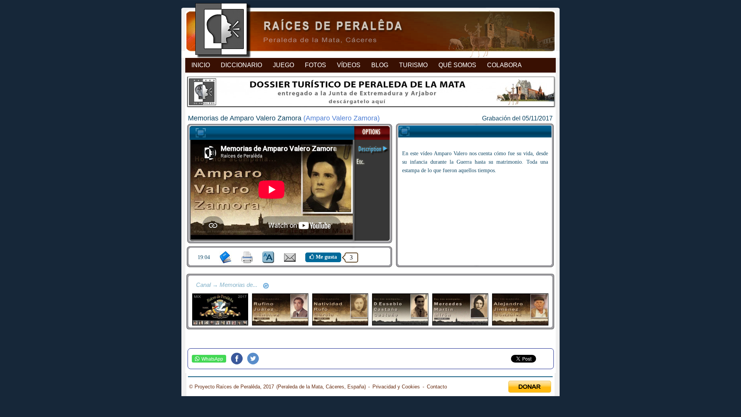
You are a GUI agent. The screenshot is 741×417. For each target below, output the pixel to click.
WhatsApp (212, 359)
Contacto (437, 387)
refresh (266, 286)
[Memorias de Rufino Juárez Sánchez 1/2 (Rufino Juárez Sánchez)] (280, 309)
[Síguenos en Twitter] (255, 359)
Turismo (413, 65)
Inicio (200, 65)
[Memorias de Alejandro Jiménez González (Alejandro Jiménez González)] (520, 309)
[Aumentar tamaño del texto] (268, 257)
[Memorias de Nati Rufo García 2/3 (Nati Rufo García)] (340, 309)
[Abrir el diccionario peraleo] (225, 257)
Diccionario (241, 65)
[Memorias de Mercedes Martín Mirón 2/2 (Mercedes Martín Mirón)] (460, 309)
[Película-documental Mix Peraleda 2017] (220, 309)
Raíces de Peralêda (364, 31)
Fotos (315, 65)
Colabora (504, 65)
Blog (379, 65)
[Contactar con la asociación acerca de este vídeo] (290, 260)
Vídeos (348, 65)
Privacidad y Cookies (396, 387)
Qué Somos (457, 65)
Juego (283, 65)
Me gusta (325, 257)
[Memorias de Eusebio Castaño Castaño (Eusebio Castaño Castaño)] (400, 309)
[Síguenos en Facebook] (239, 359)
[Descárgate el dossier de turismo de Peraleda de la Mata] (370, 93)
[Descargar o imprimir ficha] (247, 257)
